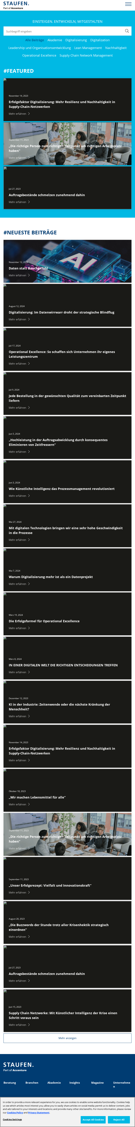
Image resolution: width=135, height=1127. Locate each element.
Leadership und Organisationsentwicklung (39, 48)
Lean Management (88, 48)
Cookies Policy (15, 1112)
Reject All (118, 1119)
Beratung (10, 1082)
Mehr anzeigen (67, 1038)
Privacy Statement (38, 1112)
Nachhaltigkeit (116, 48)
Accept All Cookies (93, 1119)
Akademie (54, 40)
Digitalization (100, 40)
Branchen (31, 1082)
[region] (67, 1112)
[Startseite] (16, 5)
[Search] (127, 30)
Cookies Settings (12, 1119)
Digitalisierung (76, 40)
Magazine (97, 1082)
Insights (74, 1082)
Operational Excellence (39, 55)
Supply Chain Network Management (86, 55)
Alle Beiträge (34, 40)
